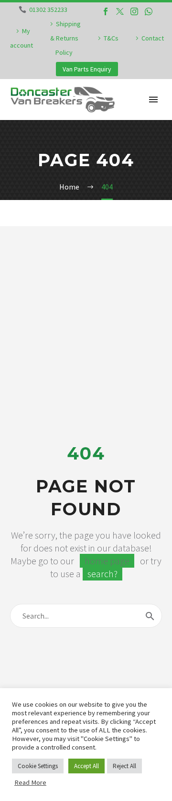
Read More (30, 782)
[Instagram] (134, 11)
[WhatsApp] (148, 11)
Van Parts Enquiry (87, 69)
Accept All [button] (86, 766)
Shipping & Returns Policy (65, 38)
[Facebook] (105, 11)
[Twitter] (120, 11)
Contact (152, 38)
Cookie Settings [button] (38, 766)
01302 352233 (48, 9)
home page (107, 561)
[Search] (150, 616)
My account (21, 38)
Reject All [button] (124, 766)
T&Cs (111, 38)
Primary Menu (153, 99)
